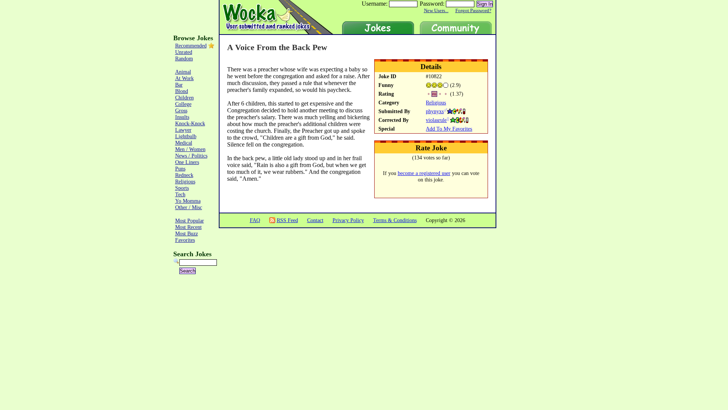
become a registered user (424, 173)
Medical (183, 143)
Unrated (183, 52)
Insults (182, 117)
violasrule (436, 120)
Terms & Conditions (395, 220)
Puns (180, 169)
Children (184, 98)
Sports (182, 188)
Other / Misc (188, 207)
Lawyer (183, 130)
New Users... (436, 10)
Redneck (184, 175)
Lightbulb (185, 136)
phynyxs (435, 111)
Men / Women (190, 149)
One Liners (187, 162)
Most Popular (189, 221)
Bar (179, 85)
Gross (181, 110)
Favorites (185, 240)
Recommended (191, 46)
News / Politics (191, 156)
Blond (181, 91)
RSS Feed (287, 220)
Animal (183, 72)
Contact (315, 220)
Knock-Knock (190, 123)
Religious (436, 102)
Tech (180, 194)
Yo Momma (188, 201)
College (183, 104)
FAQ (255, 220)
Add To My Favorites (449, 129)
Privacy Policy (348, 220)
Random (184, 58)
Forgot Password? (473, 10)
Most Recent (188, 227)
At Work (184, 78)
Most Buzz (186, 233)
